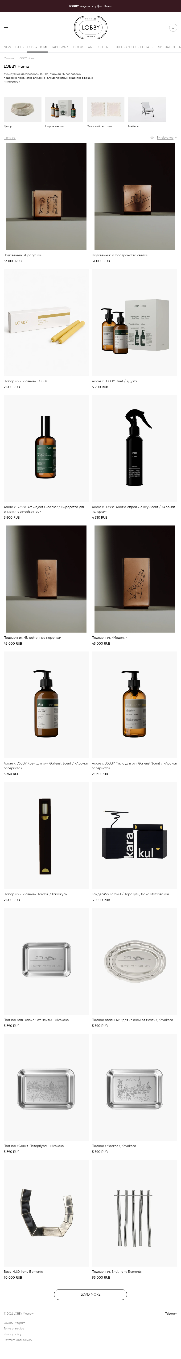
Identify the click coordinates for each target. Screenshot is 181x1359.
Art (91, 47)
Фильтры (10, 137)
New (7, 47)
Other (103, 47)
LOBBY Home (37, 47)
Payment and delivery (18, 1340)
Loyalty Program (14, 1322)
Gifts (19, 47)
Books (78, 47)
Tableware (60, 47)
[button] (167, 137)
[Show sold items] (152, 137)
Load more (90, 1294)
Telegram (171, 1313)
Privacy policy (12, 1334)
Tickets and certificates (133, 47)
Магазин (10, 58)
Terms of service (14, 1328)
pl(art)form (90, 6)
